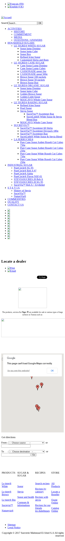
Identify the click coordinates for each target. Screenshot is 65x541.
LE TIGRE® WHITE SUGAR (29, 45)
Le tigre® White (6, 485)
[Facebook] (4, 465)
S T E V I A (14, 187)
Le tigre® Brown (6, 493)
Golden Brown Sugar (31, 94)
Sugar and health (25, 497)
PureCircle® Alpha (23, 173)
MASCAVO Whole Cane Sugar (36, 99)
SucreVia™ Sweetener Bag (40, 114)
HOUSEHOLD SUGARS (21, 43)
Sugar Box (25, 54)
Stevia (20, 491)
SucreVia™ (20, 193)
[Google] (16, 465)
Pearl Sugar (26, 108)
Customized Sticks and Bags (34, 60)
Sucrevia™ (7, 505)
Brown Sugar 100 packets (33, 77)
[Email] (12, 271)
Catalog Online (55, 509)
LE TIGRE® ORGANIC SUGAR (31, 85)
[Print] (11, 268)
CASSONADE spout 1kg (33, 71)
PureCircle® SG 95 (23, 167)
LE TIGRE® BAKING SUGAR (30, 102)
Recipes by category (40, 490)
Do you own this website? (19, 371)
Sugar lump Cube (29, 51)
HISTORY (19, 31)
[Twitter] (10, 465)
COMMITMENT (23, 34)
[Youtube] (22, 465)
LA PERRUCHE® (23, 139)
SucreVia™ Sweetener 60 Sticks (36, 128)
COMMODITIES (17, 199)
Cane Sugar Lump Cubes (32, 68)
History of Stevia (22, 190)
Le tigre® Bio (9, 500)
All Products (55, 485)
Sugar (20, 486)
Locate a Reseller (55, 493)
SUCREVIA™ (21, 125)
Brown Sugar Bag (29, 82)
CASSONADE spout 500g (33, 74)
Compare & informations (23, 504)
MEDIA (18, 37)
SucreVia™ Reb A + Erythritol (29, 185)
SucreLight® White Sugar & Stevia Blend (41, 136)
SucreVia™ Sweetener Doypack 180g (39, 131)
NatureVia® (20, 196)
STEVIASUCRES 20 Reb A (28, 179)
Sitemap (12, 524)
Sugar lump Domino (30, 48)
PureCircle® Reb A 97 (25, 170)
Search (4, 23)
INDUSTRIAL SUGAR (20, 165)
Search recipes (42, 483)
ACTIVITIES (15, 28)
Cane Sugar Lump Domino (33, 65)
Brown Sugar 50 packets (32, 79)
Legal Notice (14, 527)
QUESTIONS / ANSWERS (28, 40)
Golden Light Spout (30, 96)
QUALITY (13, 202)
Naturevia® (7, 510)
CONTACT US (16, 204)
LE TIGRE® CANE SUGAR (29, 62)
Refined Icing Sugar (30, 57)
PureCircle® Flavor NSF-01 (28, 176)
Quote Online (54, 501)
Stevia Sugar (26, 111)
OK (52, 370)
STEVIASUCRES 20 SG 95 (28, 182)
